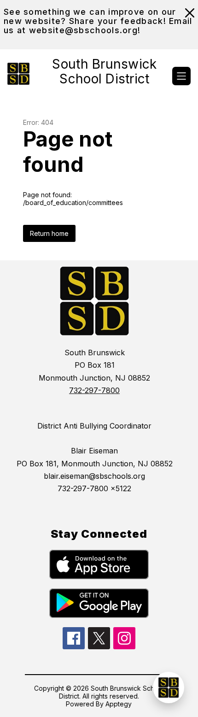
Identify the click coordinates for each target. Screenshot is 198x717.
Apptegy (118, 704)
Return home (49, 233)
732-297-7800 (94, 390)
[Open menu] (181, 76)
